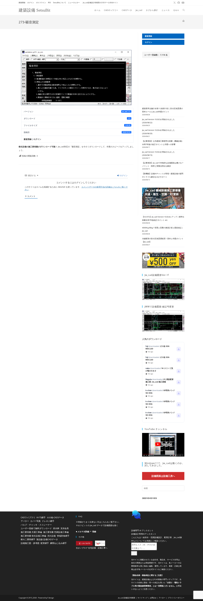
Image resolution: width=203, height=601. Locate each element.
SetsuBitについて (59, 2)
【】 (147, 582)
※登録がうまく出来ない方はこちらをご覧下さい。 (98, 522)
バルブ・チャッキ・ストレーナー (36, 524)
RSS (49, 2)
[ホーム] (183, 21)
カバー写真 (35, 521)
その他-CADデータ (55, 517)
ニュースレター (74, 2)
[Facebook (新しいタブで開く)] (179, 2)
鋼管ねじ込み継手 (58, 543)
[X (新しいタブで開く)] (174, 2)
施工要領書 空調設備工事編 (56, 532)
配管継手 (45, 543)
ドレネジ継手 (48, 521)
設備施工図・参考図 (30, 543)
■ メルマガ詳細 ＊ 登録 (86, 531)
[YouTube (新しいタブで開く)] (182, 2)
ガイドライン (41, 2)
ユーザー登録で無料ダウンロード (36, 528)
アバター (25, 521)
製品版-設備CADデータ (47, 539)
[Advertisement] (76, 38)
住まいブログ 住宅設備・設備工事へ (91, 548)
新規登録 (22, 2)
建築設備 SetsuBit (34, 10)
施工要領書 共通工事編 (31, 532)
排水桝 (56, 528)
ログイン (30, 2)
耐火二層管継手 (28, 539)
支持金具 (64, 528)
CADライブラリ (28, 517)
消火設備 (51, 535)
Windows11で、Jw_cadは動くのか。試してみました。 (164, 464)
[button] (156, 521)
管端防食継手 (63, 535)
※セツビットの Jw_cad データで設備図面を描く (97, 525)
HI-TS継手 (41, 517)
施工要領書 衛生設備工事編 (33, 535)
